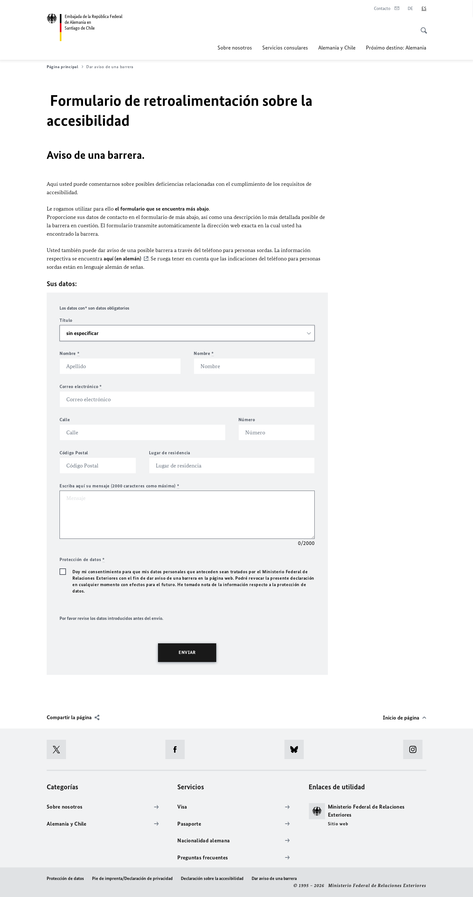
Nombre (70, 353)
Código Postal (74, 453)
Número (246, 419)
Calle (65, 419)
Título (66, 320)
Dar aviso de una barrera (274, 878)
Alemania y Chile (337, 47)
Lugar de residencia (169, 453)
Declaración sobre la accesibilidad (212, 878)
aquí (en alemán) (122, 258)
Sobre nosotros (235, 47)
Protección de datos (65, 878)
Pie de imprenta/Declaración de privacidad (132, 878)
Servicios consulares (285, 47)
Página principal (63, 66)
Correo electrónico (81, 386)
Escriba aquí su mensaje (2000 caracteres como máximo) (120, 486)
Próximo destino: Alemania (396, 47)
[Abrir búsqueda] (422, 27)
